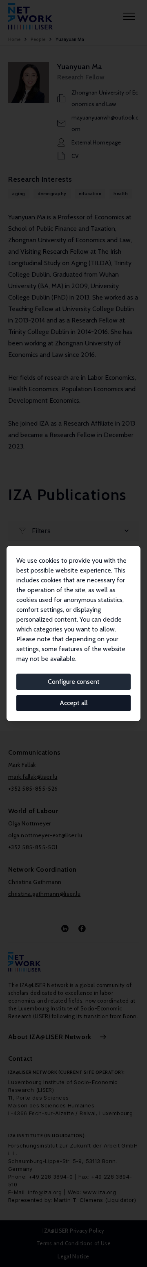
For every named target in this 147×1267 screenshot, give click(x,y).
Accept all (74, 703)
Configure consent (74, 681)
